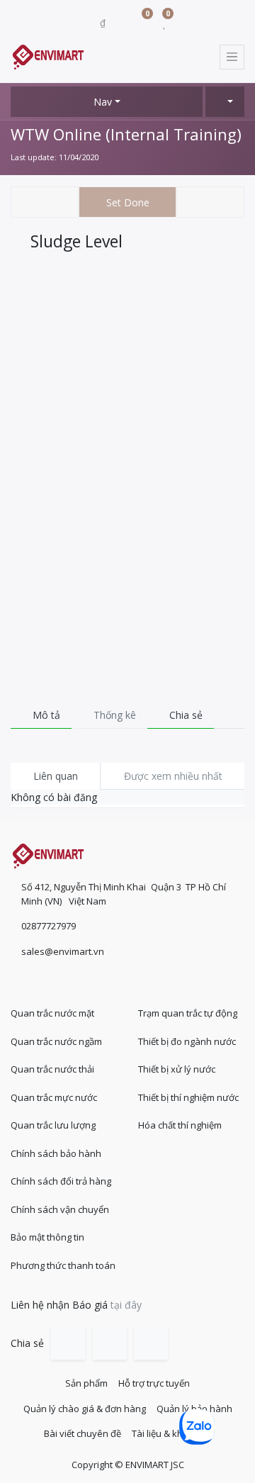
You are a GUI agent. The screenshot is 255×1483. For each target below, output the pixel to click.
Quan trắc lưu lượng (53, 1125)
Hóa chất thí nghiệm (180, 1125)
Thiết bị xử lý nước (176, 1069)
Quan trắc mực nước (54, 1097)
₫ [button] (104, 22)
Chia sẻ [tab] (184, 715)
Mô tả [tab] (45, 715)
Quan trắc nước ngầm (56, 1041)
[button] (224, 101)
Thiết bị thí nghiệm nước (188, 1097)
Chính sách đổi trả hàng (61, 1181)
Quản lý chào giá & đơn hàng (84, 1408)
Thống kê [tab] (113, 715)
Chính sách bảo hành (56, 1153)
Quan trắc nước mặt (52, 1013)
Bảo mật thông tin (47, 1237)
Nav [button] (103, 101)
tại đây (126, 1304)
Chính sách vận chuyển (60, 1209)
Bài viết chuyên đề (82, 1433)
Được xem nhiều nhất (173, 776)
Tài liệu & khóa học (172, 1433)
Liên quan (55, 776)
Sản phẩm (86, 1383)
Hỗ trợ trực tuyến (154, 1383)
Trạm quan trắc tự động (187, 1013)
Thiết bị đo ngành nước (187, 1041)
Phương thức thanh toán (63, 1265)
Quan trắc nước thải (52, 1069)
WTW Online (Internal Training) (126, 134)
